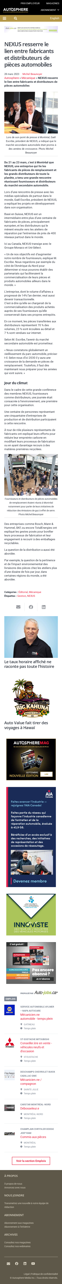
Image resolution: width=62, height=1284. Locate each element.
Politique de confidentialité (44, 1274)
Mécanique (28, 78)
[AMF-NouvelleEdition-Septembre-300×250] (31, 779)
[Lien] (31, 993)
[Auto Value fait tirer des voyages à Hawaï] (31, 698)
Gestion (21, 595)
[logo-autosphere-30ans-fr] (15, 10)
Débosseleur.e (29, 1108)
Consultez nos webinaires (17, 1246)
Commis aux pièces (33, 1137)
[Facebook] (17, 1263)
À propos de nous (13, 1183)
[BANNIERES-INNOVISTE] (31, 934)
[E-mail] (8, 1263)
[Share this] (31, 607)
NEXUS (31, 595)
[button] (58, 10)
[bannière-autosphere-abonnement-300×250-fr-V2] (31, 983)
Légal (26, 1274)
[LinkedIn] (25, 1263)
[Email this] (18, 607)
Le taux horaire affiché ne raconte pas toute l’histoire (29, 664)
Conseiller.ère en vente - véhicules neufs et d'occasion (36, 1047)
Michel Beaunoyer (32, 74)
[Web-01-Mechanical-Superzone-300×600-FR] (31, 886)
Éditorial (23, 592)
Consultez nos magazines (17, 1242)
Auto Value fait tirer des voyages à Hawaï (26, 725)
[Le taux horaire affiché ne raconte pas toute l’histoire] (31, 637)
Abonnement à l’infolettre (17, 1226)
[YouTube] (33, 1263)
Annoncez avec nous (14, 1187)
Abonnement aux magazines (19, 1223)
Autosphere (11, 78)
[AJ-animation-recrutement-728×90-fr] (31, 31)
